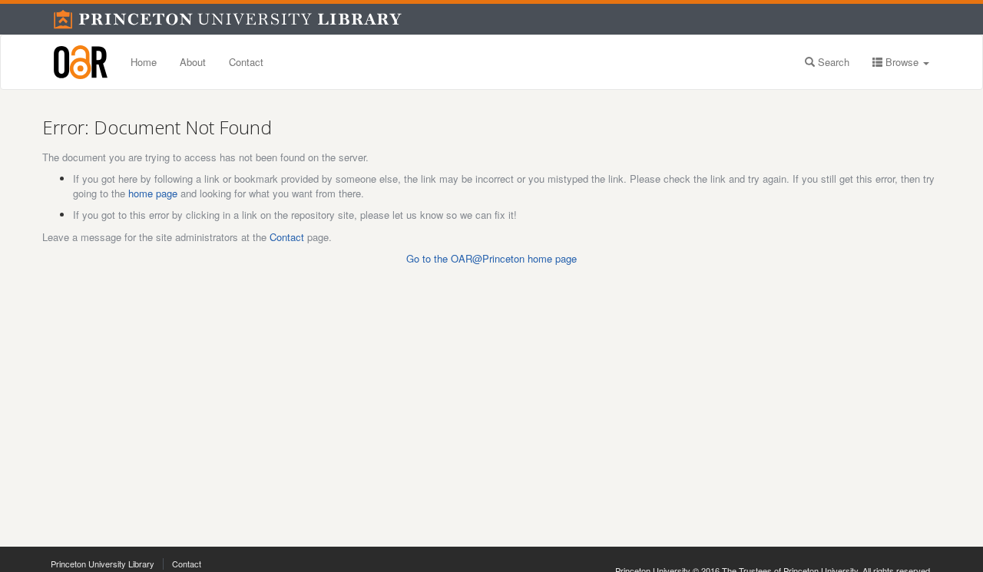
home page (152, 193)
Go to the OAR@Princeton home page (491, 258)
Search (832, 62)
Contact (246, 62)
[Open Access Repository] (81, 62)
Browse (902, 62)
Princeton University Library (102, 563)
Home (144, 62)
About (193, 62)
